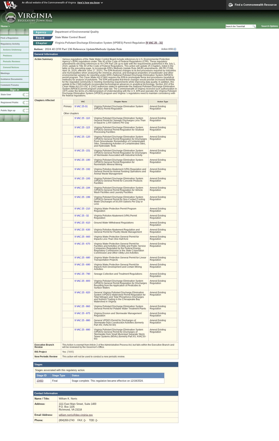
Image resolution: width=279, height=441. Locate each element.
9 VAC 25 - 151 (82, 150)
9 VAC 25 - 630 (82, 230)
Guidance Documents (11, 79)
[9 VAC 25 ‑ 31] (154, 42)
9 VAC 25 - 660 (82, 237)
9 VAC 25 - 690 (82, 264)
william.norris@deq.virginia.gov (76, 414)
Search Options (269, 26)
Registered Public (9, 102)
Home (4, 26)
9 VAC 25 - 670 (82, 244)
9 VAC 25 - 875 (82, 313)
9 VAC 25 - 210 (82, 209)
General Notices (11, 67)
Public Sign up (8, 110)
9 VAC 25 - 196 (82, 197)
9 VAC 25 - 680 (82, 257)
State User (6, 94)
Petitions (7, 55)
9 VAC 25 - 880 (82, 320)
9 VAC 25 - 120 (82, 137)
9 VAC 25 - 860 (82, 306)
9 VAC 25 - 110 (82, 118)
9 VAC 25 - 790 (82, 274)
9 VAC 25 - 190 (82, 160)
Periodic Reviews (11, 61)
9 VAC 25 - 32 (82, 216)
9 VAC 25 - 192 (82, 169)
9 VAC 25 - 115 (82, 127)
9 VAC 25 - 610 (82, 223)
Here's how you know (88, 2)
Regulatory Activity (10, 44)
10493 (40, 380)
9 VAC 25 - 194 (82, 188)
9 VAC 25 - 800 (82, 281)
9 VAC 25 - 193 (82, 178)
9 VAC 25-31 (81, 106)
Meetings (5, 73)
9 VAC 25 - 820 (82, 292)
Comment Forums (10, 85)
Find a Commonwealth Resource (256, 4)
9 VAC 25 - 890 (82, 330)
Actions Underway (12, 50)
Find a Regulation (9, 38)
